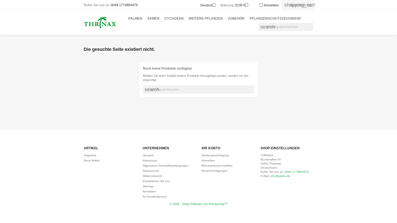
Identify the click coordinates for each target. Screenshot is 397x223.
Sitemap (148, 186)
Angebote (90, 155)
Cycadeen (174, 18)
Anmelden (149, 191)
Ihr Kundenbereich (155, 196)
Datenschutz (151, 170)
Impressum (150, 160)
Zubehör (236, 18)
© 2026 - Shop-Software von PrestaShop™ (199, 204)
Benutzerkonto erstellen (217, 165)
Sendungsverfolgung (215, 155)
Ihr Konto (211, 148)
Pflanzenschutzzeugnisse (275, 18)
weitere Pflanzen (206, 18)
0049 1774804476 (124, 5)
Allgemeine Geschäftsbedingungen (165, 165)
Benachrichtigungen (215, 170)
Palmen (135, 18)
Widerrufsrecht (152, 176)
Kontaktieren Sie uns (156, 181)
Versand (148, 155)
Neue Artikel (91, 160)
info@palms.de (280, 176)
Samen (153, 18)
